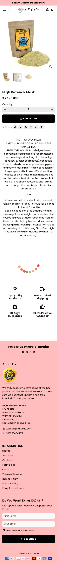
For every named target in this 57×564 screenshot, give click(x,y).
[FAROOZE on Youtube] (34, 351)
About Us (7, 455)
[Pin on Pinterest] (26, 127)
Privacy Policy (10, 483)
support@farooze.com (17, 428)
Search (6, 451)
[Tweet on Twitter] (20, 127)
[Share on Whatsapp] (31, 127)
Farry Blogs (8, 465)
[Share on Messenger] (41, 127)
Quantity (7, 104)
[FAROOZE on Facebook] (23, 351)
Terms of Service (12, 474)
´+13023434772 (13, 433)
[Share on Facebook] (15, 127)
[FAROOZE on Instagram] (30, 351)
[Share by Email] (36, 127)
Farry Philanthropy (13, 488)
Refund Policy (10, 478)
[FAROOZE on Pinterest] (27, 351)
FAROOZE (36, 553)
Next (52, 44)
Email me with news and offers (20, 530)
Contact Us (8, 460)
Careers (7, 469)
